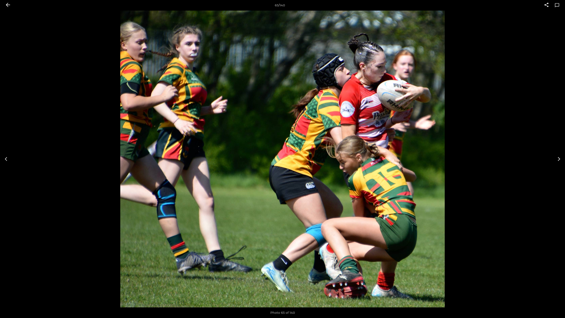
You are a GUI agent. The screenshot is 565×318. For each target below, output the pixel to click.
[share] (546, 5)
